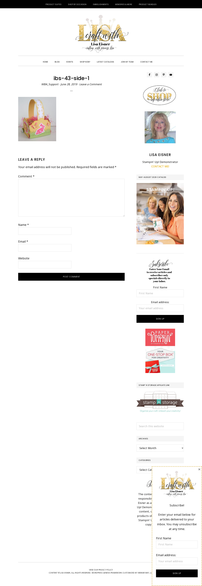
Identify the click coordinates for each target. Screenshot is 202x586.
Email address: (160, 302)
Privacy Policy (105, 570)
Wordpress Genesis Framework (107, 573)
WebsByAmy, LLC (145, 573)
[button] (159, 59)
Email (23, 241)
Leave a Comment (90, 84)
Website (23, 258)
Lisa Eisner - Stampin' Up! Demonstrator (101, 34)
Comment (26, 176)
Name (23, 225)
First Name (160, 287)
